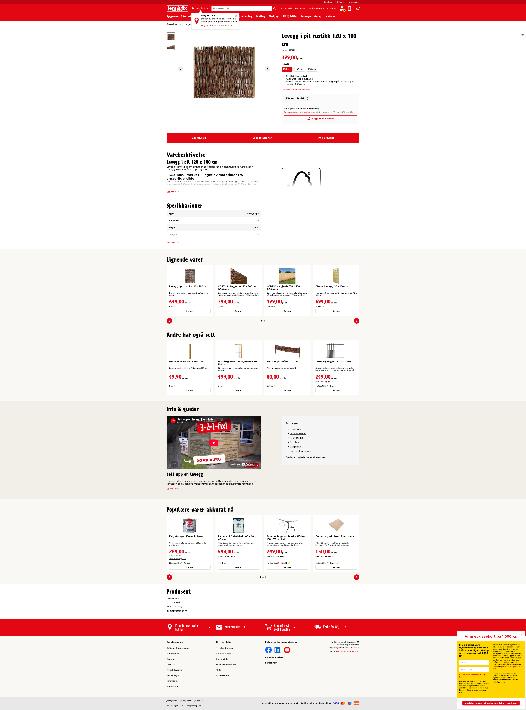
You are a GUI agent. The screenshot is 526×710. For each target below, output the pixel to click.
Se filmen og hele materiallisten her (305, 457)
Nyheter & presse (224, 648)
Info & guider (326, 137)
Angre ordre (172, 686)
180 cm (312, 69)
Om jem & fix (222, 659)
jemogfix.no (172, 701)
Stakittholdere (298, 433)
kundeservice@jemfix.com (347, 651)
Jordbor (294, 442)
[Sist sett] (523, 34)
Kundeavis (300, 8)
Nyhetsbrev (340, 2)
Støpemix (295, 446)
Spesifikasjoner (262, 137)
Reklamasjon (173, 675)
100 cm (287, 69)
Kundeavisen (173, 653)
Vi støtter (331, 8)
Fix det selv (286, 8)
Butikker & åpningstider (178, 648)
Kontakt (171, 659)
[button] (261, 321)
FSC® (218, 670)
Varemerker (172, 681)
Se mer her (172, 488)
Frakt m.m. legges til (324, 381)
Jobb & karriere (316, 8)
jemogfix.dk (186, 701)
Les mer (286, 89)
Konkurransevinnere (226, 664)
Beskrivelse (199, 137)
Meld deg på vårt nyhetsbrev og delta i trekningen (491, 703)
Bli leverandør (223, 675)
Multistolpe (296, 438)
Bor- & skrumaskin (300, 451)
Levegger (295, 429)
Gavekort (328, 2)
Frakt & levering (174, 670)
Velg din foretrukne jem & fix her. (217, 25)
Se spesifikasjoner (301, 89)
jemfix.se (199, 701)
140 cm (300, 69)
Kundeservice (353, 2)
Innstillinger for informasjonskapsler (184, 706)
